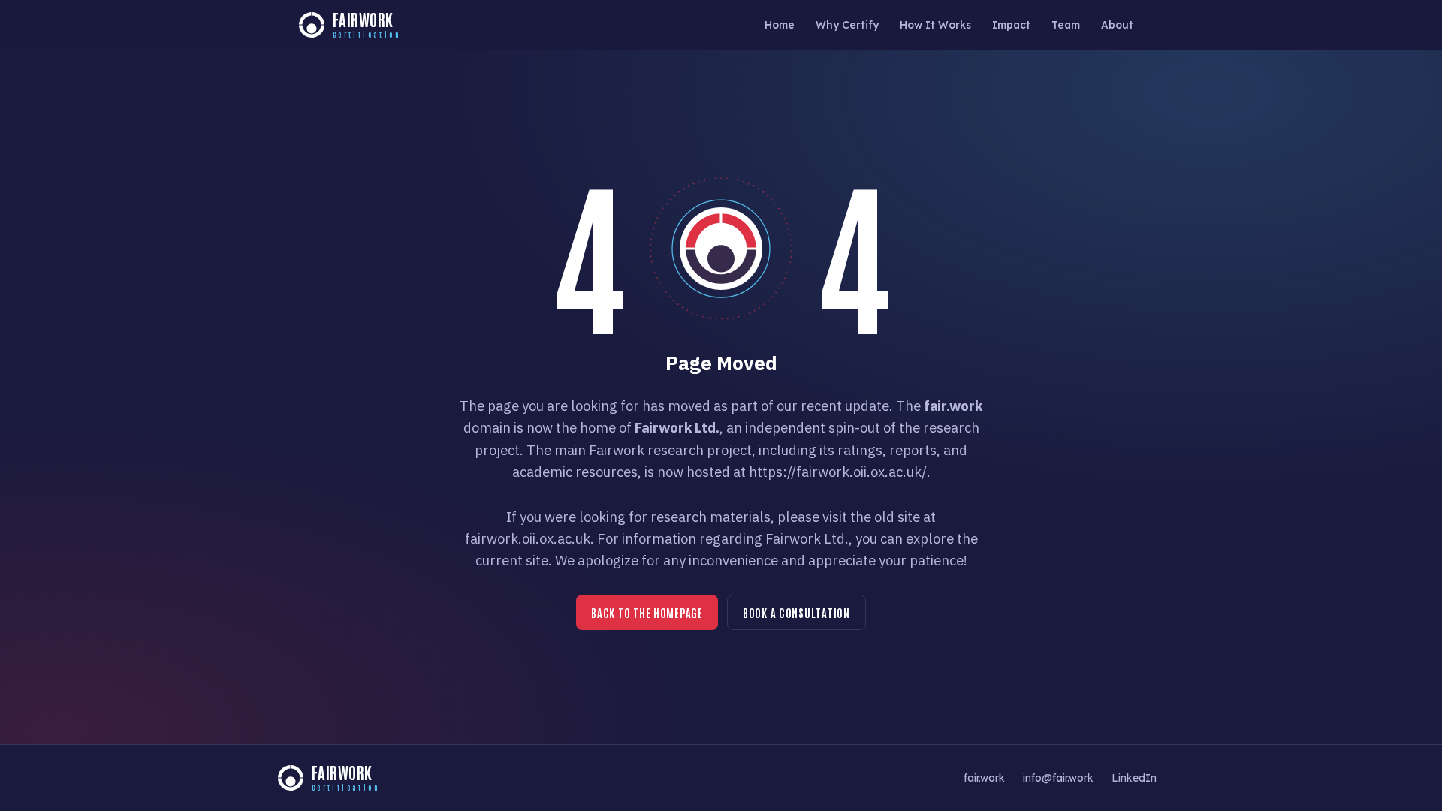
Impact (1011, 24)
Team (1065, 24)
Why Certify (847, 24)
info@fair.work (1058, 777)
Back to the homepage (647, 612)
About (1117, 24)
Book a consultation (796, 612)
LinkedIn (1134, 777)
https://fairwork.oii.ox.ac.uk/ (838, 472)
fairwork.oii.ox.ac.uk (527, 538)
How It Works (935, 24)
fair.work (984, 777)
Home (780, 24)
